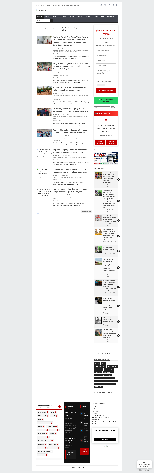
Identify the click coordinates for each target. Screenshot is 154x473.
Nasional (64, 16)
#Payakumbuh (42, 444)
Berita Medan (112, 366)
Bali (103, 363)
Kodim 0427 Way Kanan (72, 74)
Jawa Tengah (109, 378)
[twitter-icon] (105, 5)
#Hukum (40, 419)
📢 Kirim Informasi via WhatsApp (106, 100)
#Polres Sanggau (42, 433)
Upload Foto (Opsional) (103, 82)
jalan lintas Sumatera (67, 50)
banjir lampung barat (58, 197)
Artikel (96, 16)
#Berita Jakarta (42, 447)
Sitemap (43, 5)
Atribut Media (96, 419)
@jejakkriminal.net (104, 353)
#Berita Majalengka (43, 412)
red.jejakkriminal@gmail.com (86, 423)
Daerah (47, 16)
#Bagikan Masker (53, 444)
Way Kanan (74, 51)
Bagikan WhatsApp (111, 142)
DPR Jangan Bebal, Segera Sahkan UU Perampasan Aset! (108, 319)
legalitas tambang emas (79, 116)
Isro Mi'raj (77, 157)
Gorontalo (109, 369)
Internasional (111, 16)
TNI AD (60, 75)
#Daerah (53, 412)
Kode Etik (95, 411)
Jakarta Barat (108, 372)
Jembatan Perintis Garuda (59, 74)
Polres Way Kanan (71, 177)
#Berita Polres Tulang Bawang (45, 440)
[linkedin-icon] (109, 5)
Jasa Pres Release (98, 424)
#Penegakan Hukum (43, 437)
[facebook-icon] (101, 5)
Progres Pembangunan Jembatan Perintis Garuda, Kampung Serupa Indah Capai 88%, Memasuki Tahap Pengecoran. (71, 66)
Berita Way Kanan (57, 116)
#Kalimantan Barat (42, 430)
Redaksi (94, 407)
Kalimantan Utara (100, 383)
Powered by (102, 446)
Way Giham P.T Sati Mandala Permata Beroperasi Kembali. (71, 95)
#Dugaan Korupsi (42, 454)
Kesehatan (80, 16)
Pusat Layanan (74, 5)
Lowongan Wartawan (53, 5)
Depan (37, 5)
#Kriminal (40, 426)
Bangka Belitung (100, 366)
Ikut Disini (105, 439)
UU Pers (94, 409)
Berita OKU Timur (57, 50)
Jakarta (98, 372)
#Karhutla (54, 415)
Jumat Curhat (63, 177)
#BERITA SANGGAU (43, 415)
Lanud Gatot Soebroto (65, 51)
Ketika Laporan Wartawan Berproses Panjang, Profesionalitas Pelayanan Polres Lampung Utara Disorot (109, 304)
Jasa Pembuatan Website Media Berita (104, 422)
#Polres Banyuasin (54, 447)
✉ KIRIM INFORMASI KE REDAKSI (84, 451)
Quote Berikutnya (100, 142)
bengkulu (98, 386)
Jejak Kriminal (81, 467)
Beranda (40, 16)
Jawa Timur (99, 381)
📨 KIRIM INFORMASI (106, 90)
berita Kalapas (56, 138)
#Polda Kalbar (54, 430)
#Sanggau (53, 433)
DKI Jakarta (98, 369)
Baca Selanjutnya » (70, 58)
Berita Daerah (56, 157)
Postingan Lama (86, 211)
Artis (102, 16)
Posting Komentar (57, 54)
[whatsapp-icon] (112, 5)
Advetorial (65, 5)
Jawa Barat (99, 378)
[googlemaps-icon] (116, 5)
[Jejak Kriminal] (41, 11)
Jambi (108, 375)
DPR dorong (69, 116)
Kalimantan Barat (111, 381)
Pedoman (95, 413)
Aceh (97, 363)
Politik (72, 16)
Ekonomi (88, 16)
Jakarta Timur (99, 375)
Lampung (111, 383)
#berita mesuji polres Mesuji (45, 422)
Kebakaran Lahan (77, 50)
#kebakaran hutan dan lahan (45, 451)
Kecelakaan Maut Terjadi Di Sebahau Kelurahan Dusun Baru (109, 249)
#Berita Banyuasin (51, 426)
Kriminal (55, 16)
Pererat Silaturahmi (69, 138)
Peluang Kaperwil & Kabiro (100, 417)
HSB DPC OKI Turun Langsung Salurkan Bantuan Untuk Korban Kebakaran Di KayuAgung (110, 333)
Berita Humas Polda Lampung (67, 157)
